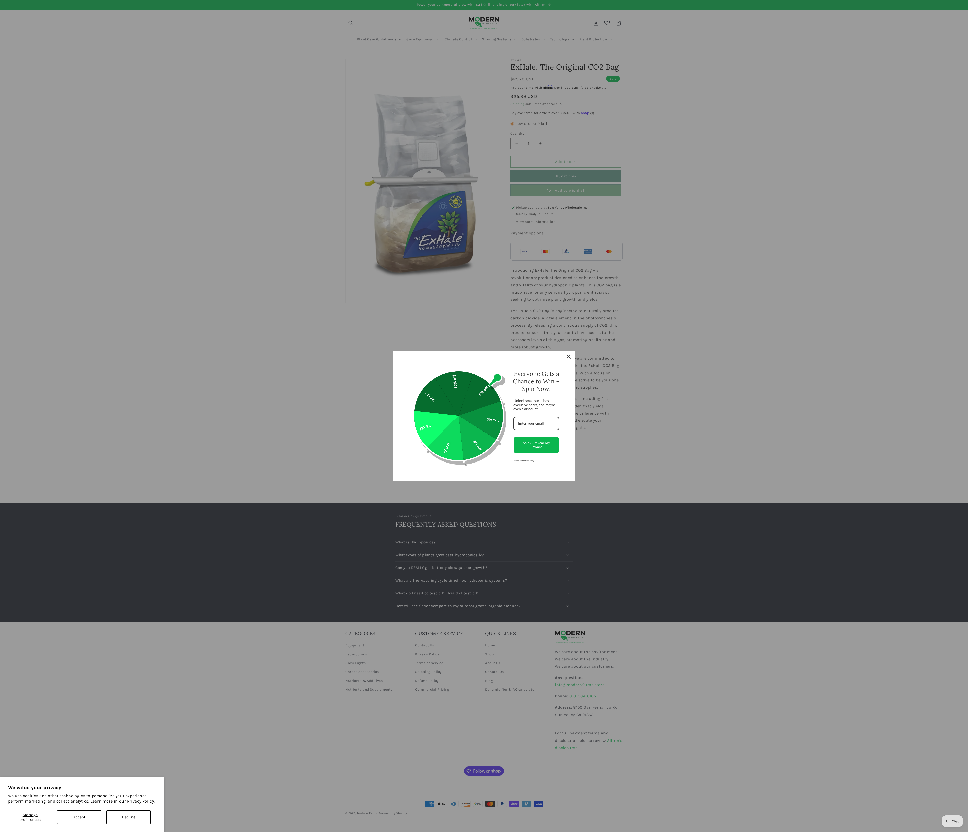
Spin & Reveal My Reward (536, 445)
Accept (79, 817)
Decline (128, 817)
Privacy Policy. (141, 801)
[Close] (569, 357)
